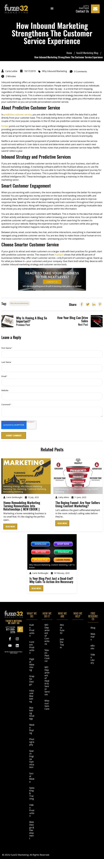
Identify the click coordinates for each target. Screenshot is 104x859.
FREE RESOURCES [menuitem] (93, 616)
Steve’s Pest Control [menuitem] (47, 655)
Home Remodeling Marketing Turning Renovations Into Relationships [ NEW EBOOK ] (21, 505)
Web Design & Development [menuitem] (31, 830)
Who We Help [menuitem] (77, 615)
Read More (10, 526)
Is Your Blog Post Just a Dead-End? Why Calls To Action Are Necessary (51, 580)
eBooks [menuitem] (93, 647)
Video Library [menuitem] (93, 658)
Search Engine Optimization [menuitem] (31, 759)
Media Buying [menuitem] (31, 728)
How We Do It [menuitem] (47, 615)
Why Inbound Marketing (54, 71)
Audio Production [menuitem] (31, 630)
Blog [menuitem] (93, 627)
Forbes (4, 126)
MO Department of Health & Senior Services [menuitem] (47, 681)
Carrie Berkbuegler (14, 497)
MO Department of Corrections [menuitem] (47, 634)
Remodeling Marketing (13, 491)
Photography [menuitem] (31, 742)
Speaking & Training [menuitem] (31, 793)
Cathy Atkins (63, 497)
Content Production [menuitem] (31, 647)
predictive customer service (18, 114)
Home (69, 53)
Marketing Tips (9, 489)
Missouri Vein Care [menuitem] (47, 704)
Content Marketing (59, 564)
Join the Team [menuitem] (62, 643)
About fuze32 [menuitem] (62, 629)
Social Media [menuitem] (31, 777)
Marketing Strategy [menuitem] (31, 713)
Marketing (21, 489)
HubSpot (59, 254)
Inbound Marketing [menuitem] (31, 696)
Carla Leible (11, 71)
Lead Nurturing (61, 489)
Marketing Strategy (11, 486)
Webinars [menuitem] (93, 636)
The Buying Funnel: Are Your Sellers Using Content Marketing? (77, 504)
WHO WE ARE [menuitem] (62, 615)
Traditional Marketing (36, 489)
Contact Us (82, 11)
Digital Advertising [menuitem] (31, 664)
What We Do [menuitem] (32, 615)
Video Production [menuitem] (31, 810)
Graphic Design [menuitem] (31, 680)
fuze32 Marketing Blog (87, 53)
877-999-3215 (10, 630)
